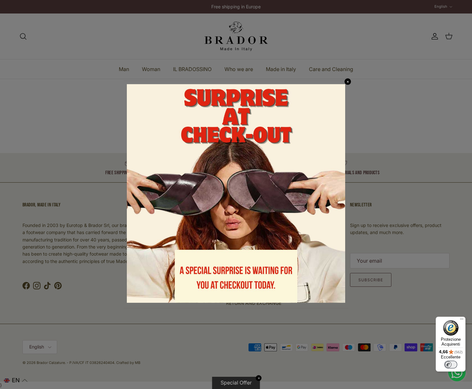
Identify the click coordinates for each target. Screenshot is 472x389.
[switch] (450, 364)
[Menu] (462, 320)
